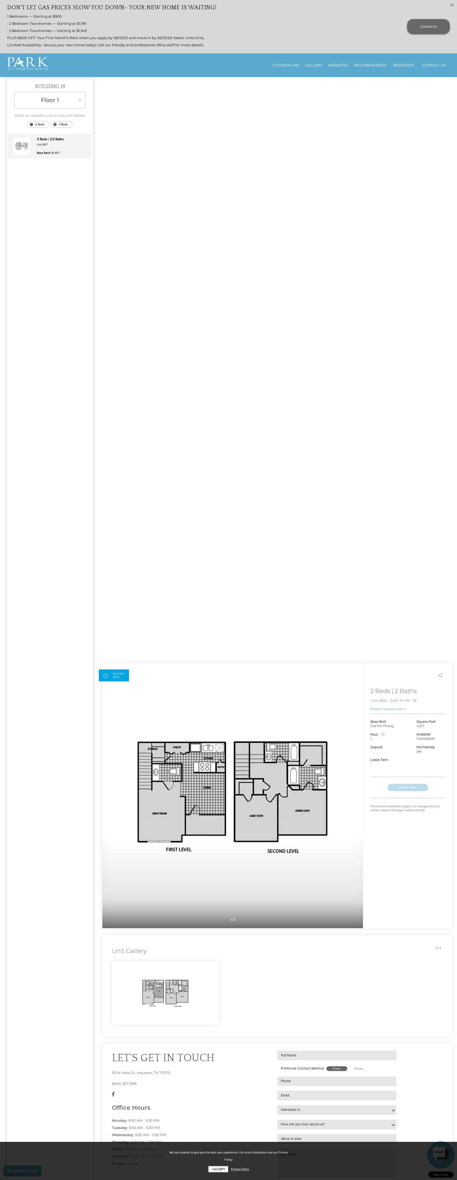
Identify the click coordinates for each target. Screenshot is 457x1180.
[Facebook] (113, 1094)
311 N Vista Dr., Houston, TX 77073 (141, 1073)
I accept (218, 1169)
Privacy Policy (240, 1169)
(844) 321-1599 (124, 1083)
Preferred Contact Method (302, 1068)
